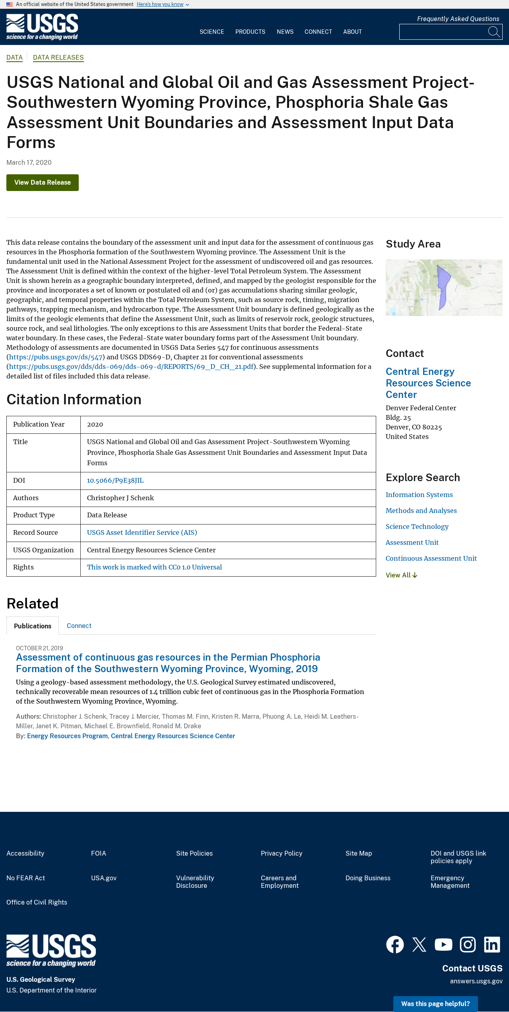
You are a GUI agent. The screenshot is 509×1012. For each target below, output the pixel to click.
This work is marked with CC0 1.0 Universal (154, 567)
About (352, 32)
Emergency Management (450, 882)
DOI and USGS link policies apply (458, 857)
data (14, 57)
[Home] (42, 38)
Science (212, 32)
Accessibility (25, 853)
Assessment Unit (412, 542)
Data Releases (58, 57)
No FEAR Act (25, 878)
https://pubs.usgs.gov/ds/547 (55, 357)
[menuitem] (212, 27)
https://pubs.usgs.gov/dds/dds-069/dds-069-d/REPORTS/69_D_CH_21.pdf (131, 366)
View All (399, 575)
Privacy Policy (282, 853)
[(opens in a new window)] (395, 943)
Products (250, 32)
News (285, 32)
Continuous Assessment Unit (431, 558)
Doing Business (368, 878)
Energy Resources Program (67, 736)
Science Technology (417, 526)
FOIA (98, 853)
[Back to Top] (480, 983)
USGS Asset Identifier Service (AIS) (142, 532)
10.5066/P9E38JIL (115, 480)
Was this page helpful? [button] (435, 1004)
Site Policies (194, 853)
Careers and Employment (280, 882)
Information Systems (419, 495)
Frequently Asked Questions (458, 19)
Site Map (359, 853)
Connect (318, 32)
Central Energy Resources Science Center (173, 736)
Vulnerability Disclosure (195, 882)
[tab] (32, 625)
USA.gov (104, 878)
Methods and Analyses (421, 511)
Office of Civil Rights (36, 902)
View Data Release (42, 182)
